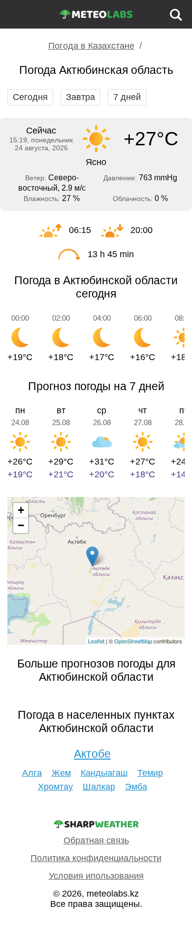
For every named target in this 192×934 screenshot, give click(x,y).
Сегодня (30, 97)
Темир (150, 773)
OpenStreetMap (133, 641)
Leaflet (96, 641)
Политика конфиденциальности (96, 858)
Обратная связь (96, 840)
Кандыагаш (104, 773)
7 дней (127, 97)
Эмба (136, 787)
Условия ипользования (96, 876)
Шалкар (99, 787)
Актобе (92, 753)
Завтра (80, 97)
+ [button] (21, 510)
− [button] (21, 525)
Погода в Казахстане (91, 46)
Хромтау (55, 787)
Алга (32, 773)
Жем (61, 773)
